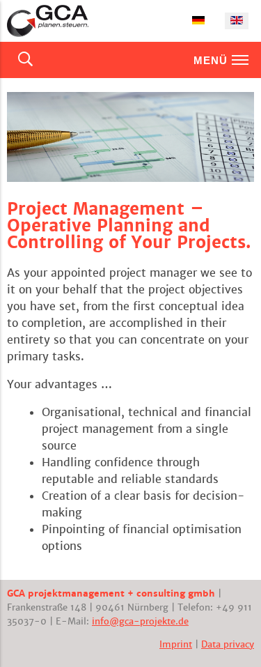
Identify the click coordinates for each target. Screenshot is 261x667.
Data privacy (227, 644)
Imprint (175, 644)
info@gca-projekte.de (140, 621)
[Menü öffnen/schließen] (240, 60)
